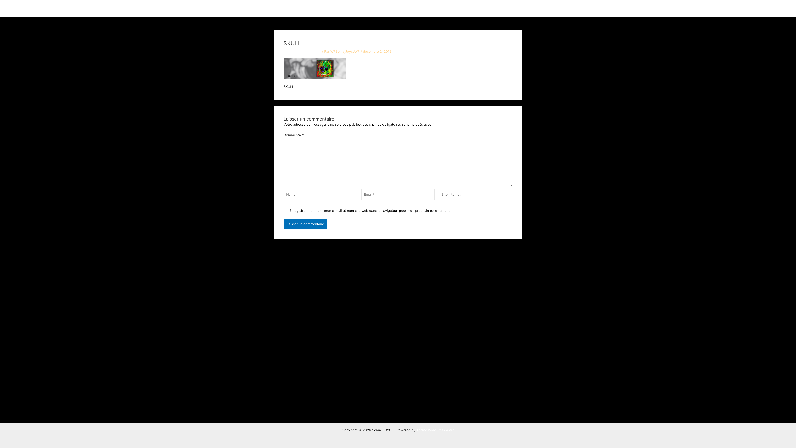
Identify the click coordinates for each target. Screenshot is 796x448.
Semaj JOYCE (297, 8)
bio (468, 8)
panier (510, 8)
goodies (488, 8)
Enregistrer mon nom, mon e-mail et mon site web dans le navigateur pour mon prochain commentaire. (370, 210)
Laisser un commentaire (302, 51)
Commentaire (294, 135)
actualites (448, 8)
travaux (424, 8)
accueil (405, 8)
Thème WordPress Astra (435, 430)
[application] (432, 8)
